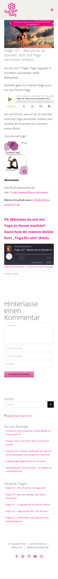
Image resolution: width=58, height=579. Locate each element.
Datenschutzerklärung (37, 547)
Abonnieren (37, 263)
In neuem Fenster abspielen (39, 266)
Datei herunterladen (14, 266)
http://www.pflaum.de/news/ (29, 192)
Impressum (16, 547)
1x (21, 258)
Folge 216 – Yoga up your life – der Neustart (27, 511)
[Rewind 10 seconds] (16, 257)
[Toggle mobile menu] (52, 9)
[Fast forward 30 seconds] (26, 257)
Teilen (49, 263)
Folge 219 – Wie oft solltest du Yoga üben (26, 488)
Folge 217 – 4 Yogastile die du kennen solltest (28, 504)
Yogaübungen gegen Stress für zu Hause (25, 461)
